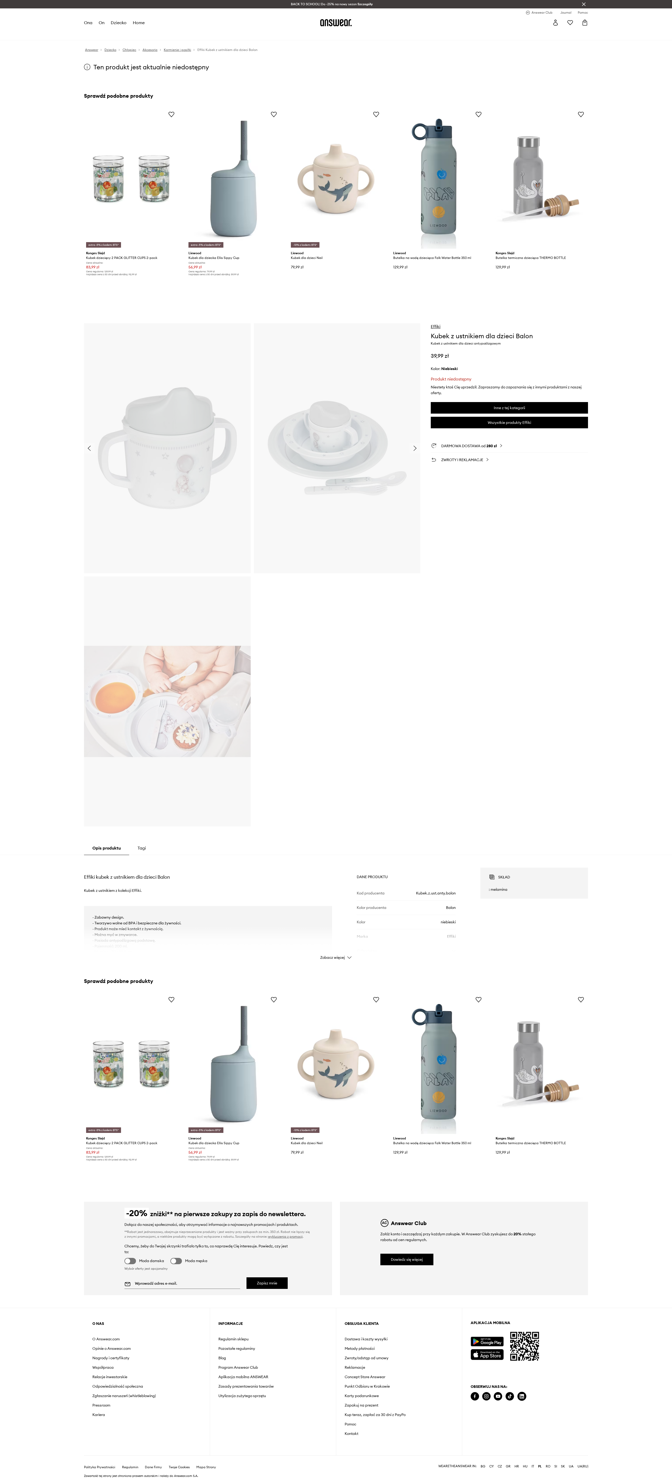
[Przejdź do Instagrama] (486, 1396)
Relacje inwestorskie (109, 1376)
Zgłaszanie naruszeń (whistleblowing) (124, 1395)
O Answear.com (106, 1339)
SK (563, 1466)
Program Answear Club (238, 1367)
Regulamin (130, 1467)
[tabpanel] (336, 909)
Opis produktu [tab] (106, 848)
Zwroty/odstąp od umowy (366, 1358)
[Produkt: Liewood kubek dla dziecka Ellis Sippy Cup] (233, 179)
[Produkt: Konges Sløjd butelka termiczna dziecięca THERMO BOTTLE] (541, 179)
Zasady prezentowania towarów (246, 1386)
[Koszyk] (585, 22)
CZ (500, 1466)
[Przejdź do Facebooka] (475, 1396)
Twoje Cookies (179, 1467)
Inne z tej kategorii (509, 407)
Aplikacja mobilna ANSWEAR (243, 1376)
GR (508, 1466)
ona (88, 22)
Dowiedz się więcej (407, 1259)
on (101, 22)
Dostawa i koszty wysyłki (366, 1339)
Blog (222, 1358)
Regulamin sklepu (233, 1339)
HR (516, 1466)
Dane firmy (153, 1467)
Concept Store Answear (365, 1376)
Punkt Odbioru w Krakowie (367, 1386)
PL (540, 1466)
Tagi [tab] (142, 848)
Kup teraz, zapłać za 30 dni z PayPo (375, 1414)
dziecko (119, 22)
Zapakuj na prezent (361, 1405)
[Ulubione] (570, 22)
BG (483, 1466)
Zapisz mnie (267, 1283)
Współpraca (103, 1367)
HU (525, 1466)
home (139, 22)
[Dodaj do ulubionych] (171, 114)
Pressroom (101, 1405)
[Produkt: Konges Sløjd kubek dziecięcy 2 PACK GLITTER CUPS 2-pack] (131, 179)
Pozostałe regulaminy (236, 1348)
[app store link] (487, 1354)
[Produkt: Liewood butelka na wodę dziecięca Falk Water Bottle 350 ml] (438, 179)
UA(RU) (583, 1466)
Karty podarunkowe (362, 1395)
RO (548, 1466)
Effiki (435, 326)
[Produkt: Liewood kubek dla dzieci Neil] (336, 179)
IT (533, 1466)
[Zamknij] (584, 4)
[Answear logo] (336, 22)
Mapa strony (206, 1467)
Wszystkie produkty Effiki (509, 422)
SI (555, 1466)
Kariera (98, 1414)
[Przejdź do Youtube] (498, 1396)
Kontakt (351, 1433)
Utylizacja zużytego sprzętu (242, 1395)
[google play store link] (487, 1341)
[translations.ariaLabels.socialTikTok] (509, 1396)
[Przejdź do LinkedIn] (521, 1396)
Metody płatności (360, 1348)
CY (491, 1466)
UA (571, 1466)
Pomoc (350, 1424)
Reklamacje (355, 1367)
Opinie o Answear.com (111, 1348)
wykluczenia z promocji (285, 1236)
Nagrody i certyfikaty (110, 1358)
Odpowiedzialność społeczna (117, 1386)
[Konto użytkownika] (555, 22)
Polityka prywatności (99, 1467)
